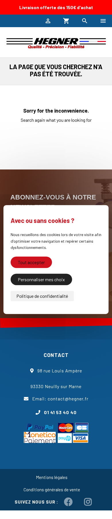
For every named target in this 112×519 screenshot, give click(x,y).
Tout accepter (31, 262)
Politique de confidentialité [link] (42, 295)
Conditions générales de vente (52, 489)
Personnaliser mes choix (41, 279)
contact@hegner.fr (68, 398)
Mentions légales (51, 477)
